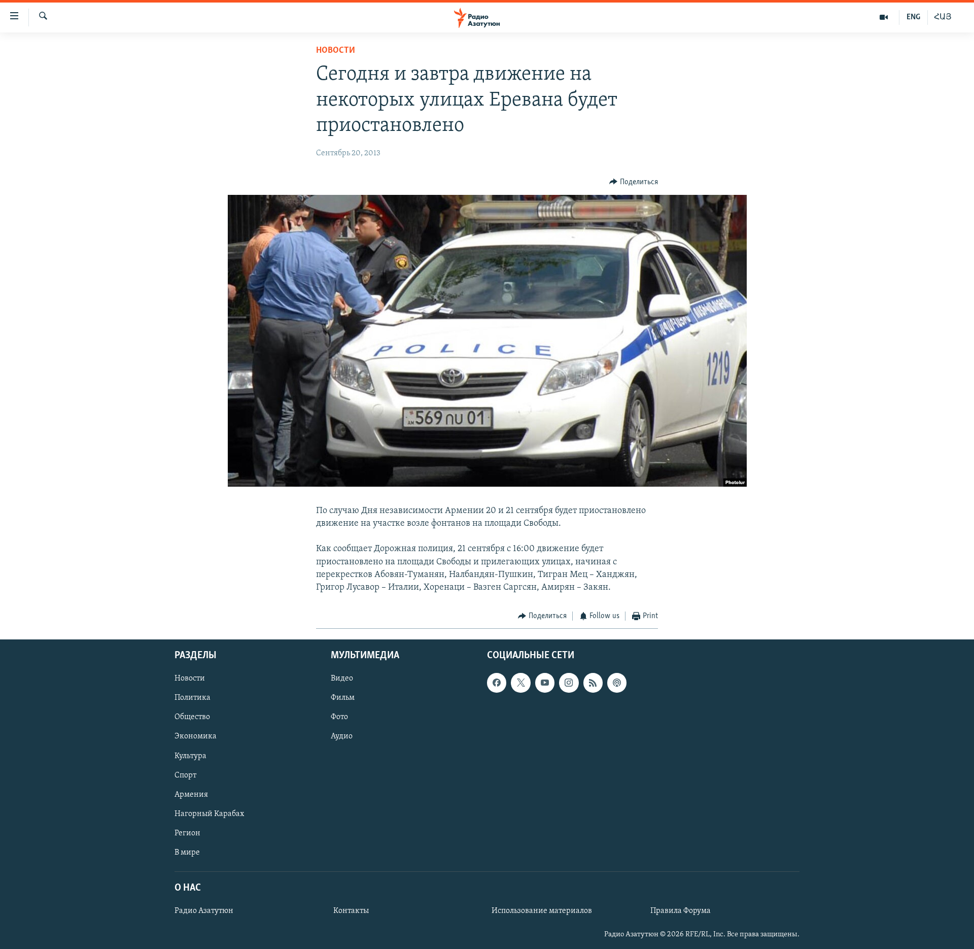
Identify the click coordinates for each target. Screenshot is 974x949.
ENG (913, 17)
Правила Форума (680, 911)
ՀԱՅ (943, 17)
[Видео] (883, 17)
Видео (342, 678)
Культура (190, 756)
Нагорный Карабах (209, 813)
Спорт (185, 775)
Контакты (351, 911)
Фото (339, 717)
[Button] (633, 182)
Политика (193, 698)
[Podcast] (617, 682)
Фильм (343, 698)
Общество (192, 717)
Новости (335, 50)
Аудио (342, 736)
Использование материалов (542, 911)
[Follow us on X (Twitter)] (520, 682)
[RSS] (593, 682)
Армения (191, 794)
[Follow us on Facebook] (496, 682)
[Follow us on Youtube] (544, 682)
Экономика (196, 736)
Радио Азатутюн (204, 911)
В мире (187, 853)
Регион (187, 833)
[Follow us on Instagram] (568, 682)
